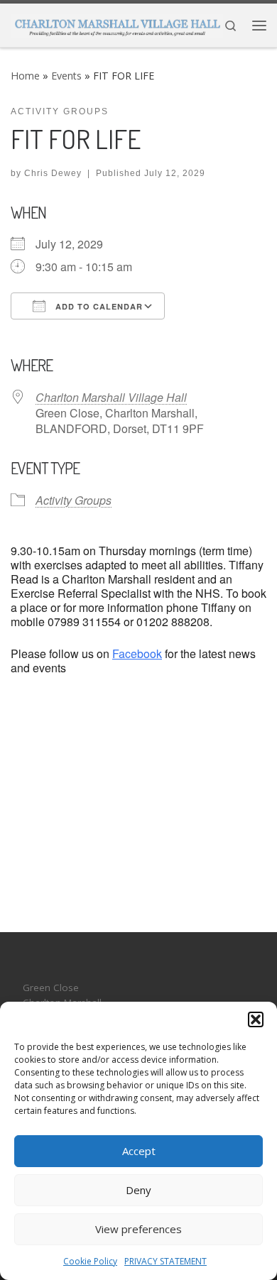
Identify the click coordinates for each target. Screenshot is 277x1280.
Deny (138, 1190)
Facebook (137, 653)
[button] (256, 1019)
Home (25, 75)
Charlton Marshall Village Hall (111, 397)
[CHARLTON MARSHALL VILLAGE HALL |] (117, 23)
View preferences (138, 1229)
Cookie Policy (90, 1261)
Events (66, 75)
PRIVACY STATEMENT (165, 1261)
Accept (139, 1151)
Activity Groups (74, 500)
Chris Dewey (53, 173)
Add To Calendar (98, 306)
